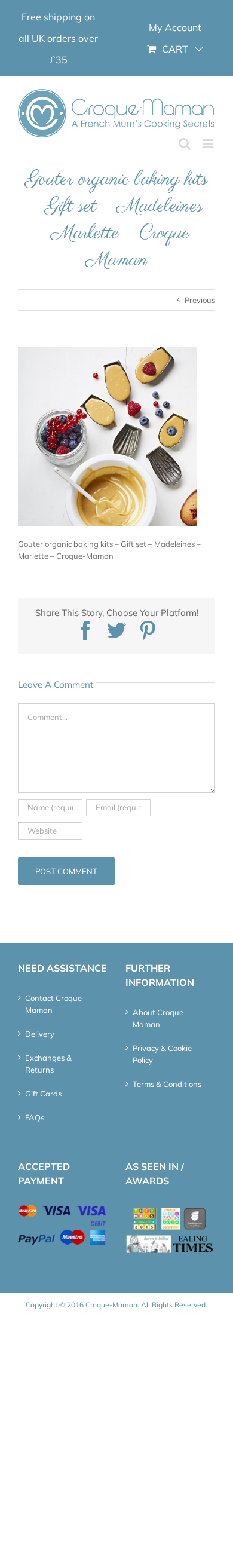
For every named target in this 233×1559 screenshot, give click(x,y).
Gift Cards (43, 1093)
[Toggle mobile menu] (209, 143)
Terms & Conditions (167, 1084)
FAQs (34, 1117)
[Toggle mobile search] (185, 143)
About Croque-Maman (160, 1018)
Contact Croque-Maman (55, 1004)
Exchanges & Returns (48, 1063)
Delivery (39, 1034)
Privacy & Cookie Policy (162, 1054)
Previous (200, 300)
